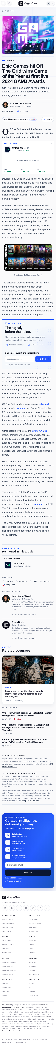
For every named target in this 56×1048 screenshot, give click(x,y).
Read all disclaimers (10, 1031)
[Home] (3, 11)
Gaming (10, 60)
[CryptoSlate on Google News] (12, 908)
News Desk (18, 622)
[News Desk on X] (13, 638)
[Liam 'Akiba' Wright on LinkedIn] (16, 615)
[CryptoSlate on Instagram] (40, 908)
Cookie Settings (20, 1042)
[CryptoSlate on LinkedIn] (33, 908)
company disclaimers (31, 801)
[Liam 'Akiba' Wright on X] (13, 615)
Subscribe (28, 872)
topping (20, 408)
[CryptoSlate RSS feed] (47, 908)
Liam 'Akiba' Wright (22, 103)
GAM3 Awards (39, 431)
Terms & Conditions (39, 1039)
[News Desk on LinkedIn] (16, 638)
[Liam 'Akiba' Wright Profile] (5, 105)
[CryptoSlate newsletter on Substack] (19, 908)
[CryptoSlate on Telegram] (26, 908)
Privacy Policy (19, 1007)
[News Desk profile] (6, 625)
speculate (38, 504)
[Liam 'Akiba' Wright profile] (6, 599)
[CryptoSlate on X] (5, 908)
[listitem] (7, 581)
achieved (44, 404)
